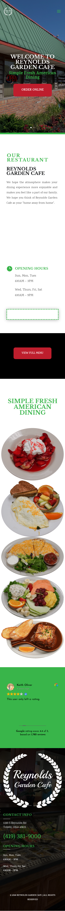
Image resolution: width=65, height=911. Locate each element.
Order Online (32, 90)
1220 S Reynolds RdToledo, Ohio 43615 (14, 825)
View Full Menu (32, 353)
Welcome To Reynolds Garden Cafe (32, 62)
